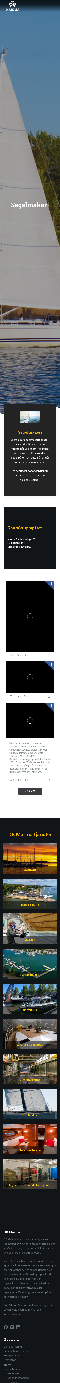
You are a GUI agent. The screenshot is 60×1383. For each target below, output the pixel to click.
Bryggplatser (11, 1355)
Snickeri (8, 1364)
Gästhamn (10, 1360)
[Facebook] (6, 1327)
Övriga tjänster (13, 1369)
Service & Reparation (16, 1351)
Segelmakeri (15, 1373)
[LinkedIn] (18, 1327)
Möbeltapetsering (18, 1378)
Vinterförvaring (13, 1346)
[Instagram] (12, 1327)
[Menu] (55, 6)
